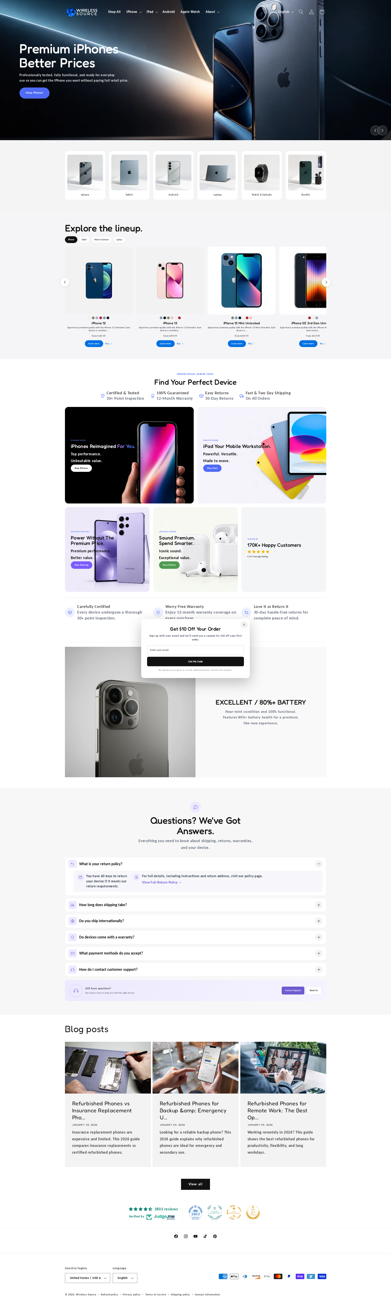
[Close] (244, 624)
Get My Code (195, 661)
